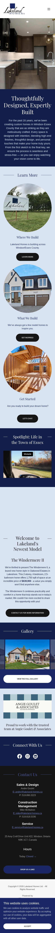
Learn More (27, 257)
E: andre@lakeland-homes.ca (27, 792)
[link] (14, 9)
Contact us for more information (27, 613)
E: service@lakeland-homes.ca (27, 827)
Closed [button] (29, 856)
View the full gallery (27, 679)
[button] (49, 9)
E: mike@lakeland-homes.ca (27, 813)
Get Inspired (27, 338)
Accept (27, 926)
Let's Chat (27, 419)
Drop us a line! (27, 870)
